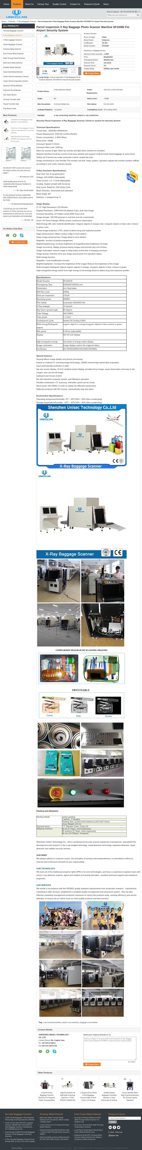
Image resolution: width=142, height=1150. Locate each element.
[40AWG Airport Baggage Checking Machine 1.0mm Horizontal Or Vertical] (109, 1084)
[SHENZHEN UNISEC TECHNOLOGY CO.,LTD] (17, 14)
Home (6, 4)
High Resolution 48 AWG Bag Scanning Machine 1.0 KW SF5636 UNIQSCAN (67, 1096)
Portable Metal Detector (12, 67)
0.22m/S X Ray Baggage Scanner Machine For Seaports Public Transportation (46, 1096)
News (106, 4)
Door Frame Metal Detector (13, 54)
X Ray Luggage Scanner (12, 40)
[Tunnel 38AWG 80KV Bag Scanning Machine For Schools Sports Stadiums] (130, 1084)
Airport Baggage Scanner (12, 44)
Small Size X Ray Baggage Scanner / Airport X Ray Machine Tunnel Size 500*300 (22, 130)
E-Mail (111, 1132)
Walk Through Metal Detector (14, 58)
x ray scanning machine (52, 1022)
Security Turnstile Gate (11, 99)
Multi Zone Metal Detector (12, 63)
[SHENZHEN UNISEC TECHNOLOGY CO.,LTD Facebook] (114, 1128)
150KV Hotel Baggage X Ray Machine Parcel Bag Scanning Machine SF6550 (19, 1119)
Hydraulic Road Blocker (12, 90)
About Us (29, 4)
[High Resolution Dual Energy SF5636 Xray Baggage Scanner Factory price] (6, 139)
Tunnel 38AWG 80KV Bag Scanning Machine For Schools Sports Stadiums (130, 1096)
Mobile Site (114, 1136)
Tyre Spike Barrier (10, 95)
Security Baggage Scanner (13, 31)
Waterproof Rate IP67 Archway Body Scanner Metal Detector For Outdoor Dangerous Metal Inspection (88, 1137)
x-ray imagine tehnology (76, 845)
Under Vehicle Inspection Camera (16, 77)
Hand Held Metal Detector (13, 72)
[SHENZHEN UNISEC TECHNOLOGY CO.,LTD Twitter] (118, 1128)
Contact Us (75, 4)
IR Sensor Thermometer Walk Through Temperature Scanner (88, 1126)
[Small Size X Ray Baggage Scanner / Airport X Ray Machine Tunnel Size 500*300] (6, 130)
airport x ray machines (70, 1022)
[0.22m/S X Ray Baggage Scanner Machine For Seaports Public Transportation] (46, 1084)
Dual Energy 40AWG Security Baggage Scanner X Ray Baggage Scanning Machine (20, 1134)
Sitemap (118, 1132)
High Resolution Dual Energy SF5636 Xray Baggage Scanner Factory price (21, 139)
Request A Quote (92, 4)
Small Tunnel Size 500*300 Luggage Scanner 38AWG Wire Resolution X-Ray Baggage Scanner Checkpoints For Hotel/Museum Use (19, 1126)
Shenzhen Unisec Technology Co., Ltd (53, 842)
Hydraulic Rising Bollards (12, 86)
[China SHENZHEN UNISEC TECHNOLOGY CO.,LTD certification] (10, 154)
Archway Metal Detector (12, 49)
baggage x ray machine (89, 1022)
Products (17, 4)
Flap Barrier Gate (9, 109)
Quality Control (59, 4)
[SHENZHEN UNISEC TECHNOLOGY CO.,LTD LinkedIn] (110, 1128)
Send (113, 1122)
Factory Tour (43, 4)
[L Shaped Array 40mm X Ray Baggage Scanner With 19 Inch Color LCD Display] (88, 1084)
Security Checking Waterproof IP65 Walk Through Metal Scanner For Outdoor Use (87, 1120)
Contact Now (93, 73)
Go (138, 15)
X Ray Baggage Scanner (26, 21)
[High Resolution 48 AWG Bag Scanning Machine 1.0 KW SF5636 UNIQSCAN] (67, 1084)
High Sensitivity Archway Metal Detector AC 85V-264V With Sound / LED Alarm (55, 1138)
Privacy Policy (17, 1148)
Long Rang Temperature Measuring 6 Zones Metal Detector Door (88, 1131)
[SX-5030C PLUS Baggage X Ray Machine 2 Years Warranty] (6, 122)
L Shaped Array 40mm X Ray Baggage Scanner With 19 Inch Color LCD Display (88, 1096)
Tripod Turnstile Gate (11, 104)
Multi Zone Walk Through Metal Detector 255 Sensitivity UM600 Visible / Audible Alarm (54, 1120)
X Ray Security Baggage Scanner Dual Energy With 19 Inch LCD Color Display (20, 1140)
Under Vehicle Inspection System (15, 81)
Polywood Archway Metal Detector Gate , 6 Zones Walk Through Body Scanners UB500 (55, 1132)
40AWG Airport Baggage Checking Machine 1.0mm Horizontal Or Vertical (109, 1096)
